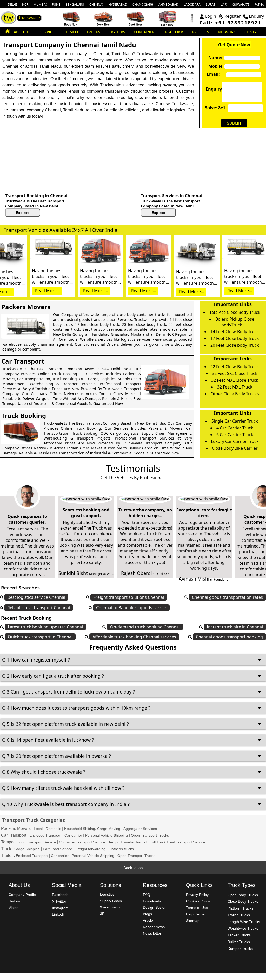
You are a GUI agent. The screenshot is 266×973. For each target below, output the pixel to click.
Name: (213, 57)
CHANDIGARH (142, 4)
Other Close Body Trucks (235, 394)
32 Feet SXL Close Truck (234, 373)
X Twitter (59, 901)
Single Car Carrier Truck (234, 421)
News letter (152, 933)
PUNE (56, 4)
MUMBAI (40, 4)
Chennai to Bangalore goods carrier (131, 607)
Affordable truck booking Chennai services (134, 637)
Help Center (196, 914)
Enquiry (256, 16)
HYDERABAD (118, 4)
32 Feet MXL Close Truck (234, 380)
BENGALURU (74, 4)
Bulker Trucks (239, 942)
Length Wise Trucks (244, 922)
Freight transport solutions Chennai (129, 597)
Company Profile (22, 895)
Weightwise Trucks (243, 928)
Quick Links (199, 885)
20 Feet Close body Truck (234, 345)
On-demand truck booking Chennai (145, 627)
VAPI (224, 4)
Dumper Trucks (240, 948)
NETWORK (227, 31)
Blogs (147, 914)
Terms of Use (197, 908)
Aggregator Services (140, 828)
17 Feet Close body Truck (234, 338)
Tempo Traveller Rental (127, 842)
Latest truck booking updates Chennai (45, 627)
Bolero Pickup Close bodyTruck (234, 322)
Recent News (154, 927)
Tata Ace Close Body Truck (234, 312)
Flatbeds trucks (121, 849)
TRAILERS (117, 31)
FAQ (146, 895)
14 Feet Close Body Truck (234, 331)
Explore (22, 213)
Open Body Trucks (243, 895)
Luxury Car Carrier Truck (235, 441)
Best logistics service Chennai (36, 597)
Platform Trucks (240, 908)
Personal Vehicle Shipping (106, 835)
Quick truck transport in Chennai (40, 637)
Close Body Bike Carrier (235, 448)
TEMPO (71, 31)
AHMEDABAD (168, 4)
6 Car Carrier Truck (234, 434)
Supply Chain (111, 901)
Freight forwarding (90, 849)
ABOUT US (23, 31)
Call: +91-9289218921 (230, 23)
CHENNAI (96, 4)
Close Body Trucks (243, 901)
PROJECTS (200, 31)
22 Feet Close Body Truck (234, 367)
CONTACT (252, 31)
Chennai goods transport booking (229, 637)
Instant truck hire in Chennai (235, 627)
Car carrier (73, 835)
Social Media (66, 885)
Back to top (133, 868)
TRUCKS (93, 31)
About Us (19, 885)
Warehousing (111, 907)
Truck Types (242, 885)
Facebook (60, 895)
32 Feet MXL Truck (234, 387)
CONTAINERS (145, 31)
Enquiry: (211, 89)
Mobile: (213, 66)
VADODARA (192, 4)
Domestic (53, 828)
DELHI (12, 4)
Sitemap (193, 921)
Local (38, 828)
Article (148, 920)
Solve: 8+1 (215, 108)
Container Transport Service (82, 842)
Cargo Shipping (27, 849)
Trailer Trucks (239, 915)
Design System (155, 907)
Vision (13, 908)
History (14, 901)
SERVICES (48, 31)
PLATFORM (174, 31)
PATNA (259, 4)
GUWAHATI (240, 4)
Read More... (47, 291)
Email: (212, 74)
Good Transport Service (36, 842)
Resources (155, 885)
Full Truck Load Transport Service (177, 842)
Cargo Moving (108, 828)
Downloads (152, 901)
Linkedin (59, 914)
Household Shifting (79, 828)
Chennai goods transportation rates (227, 597)
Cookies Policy (198, 901)
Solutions (110, 885)
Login (210, 16)
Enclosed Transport (45, 835)
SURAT (210, 4)
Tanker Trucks (239, 935)
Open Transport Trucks (150, 835)
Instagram (60, 908)
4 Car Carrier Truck (234, 428)
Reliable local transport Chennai (38, 607)
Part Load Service (57, 849)
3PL (103, 914)
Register (232, 16)
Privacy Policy (197, 895)
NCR (25, 4)
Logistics (107, 894)
